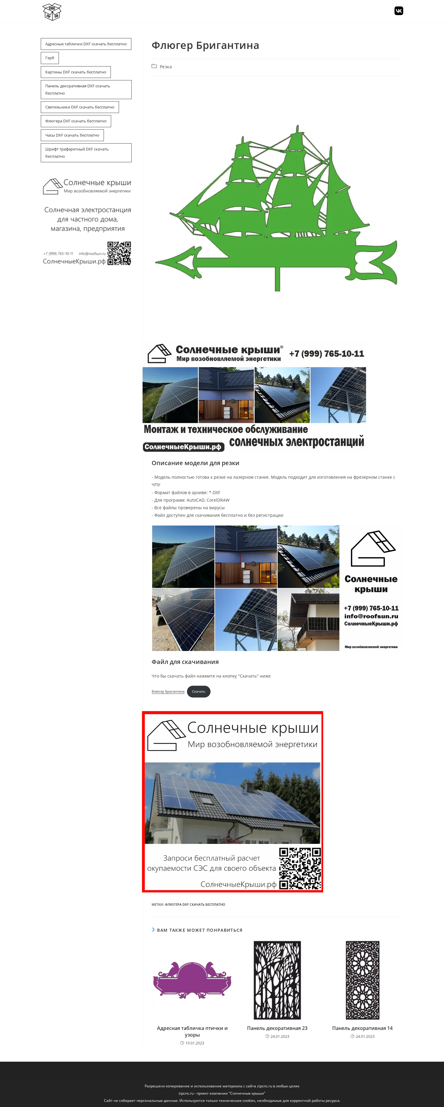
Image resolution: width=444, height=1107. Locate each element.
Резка (166, 67)
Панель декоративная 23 (277, 1028)
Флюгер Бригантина (168, 691)
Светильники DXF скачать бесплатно (79, 107)
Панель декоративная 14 (362, 1028)
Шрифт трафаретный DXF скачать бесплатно (77, 152)
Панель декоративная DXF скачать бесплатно (77, 89)
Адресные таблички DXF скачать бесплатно (86, 44)
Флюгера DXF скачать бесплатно (76, 121)
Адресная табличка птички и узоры (192, 1031)
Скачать (198, 691)
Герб (49, 57)
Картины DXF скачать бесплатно (75, 72)
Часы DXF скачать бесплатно (72, 135)
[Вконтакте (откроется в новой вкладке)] (399, 11)
